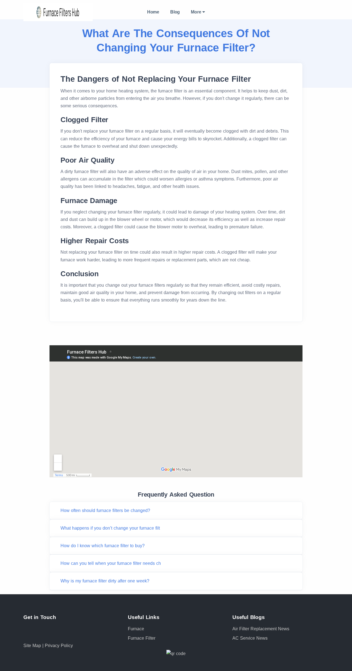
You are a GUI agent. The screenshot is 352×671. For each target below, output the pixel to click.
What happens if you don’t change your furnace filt (110, 528)
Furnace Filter (141, 638)
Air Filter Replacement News (260, 628)
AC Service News (250, 638)
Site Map (32, 645)
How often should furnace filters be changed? (105, 510)
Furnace (136, 628)
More (196, 12)
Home (153, 12)
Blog (175, 12)
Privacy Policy (59, 645)
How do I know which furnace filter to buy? (103, 545)
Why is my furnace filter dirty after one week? (105, 581)
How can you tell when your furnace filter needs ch (111, 563)
